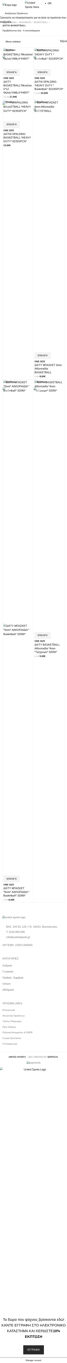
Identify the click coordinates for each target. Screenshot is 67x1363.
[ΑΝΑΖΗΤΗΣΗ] (60, 13)
